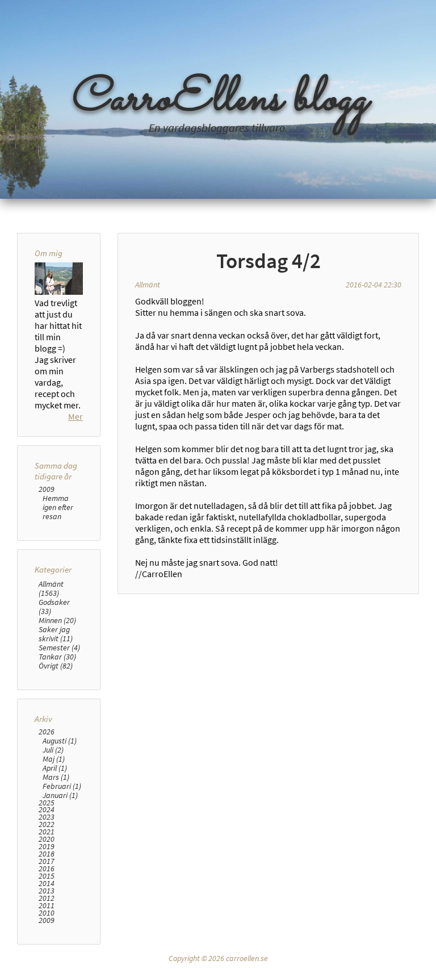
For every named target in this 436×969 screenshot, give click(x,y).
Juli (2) (53, 750)
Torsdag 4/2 (268, 261)
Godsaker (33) (54, 606)
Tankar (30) (57, 656)
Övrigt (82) (56, 666)
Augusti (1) (60, 741)
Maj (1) (54, 759)
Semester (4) (59, 647)
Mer (75, 416)
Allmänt (147, 284)
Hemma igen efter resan (58, 507)
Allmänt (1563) (51, 588)
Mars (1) (56, 777)
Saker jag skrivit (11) (56, 634)
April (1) (55, 768)
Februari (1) (62, 786)
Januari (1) (60, 795)
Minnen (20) (57, 620)
